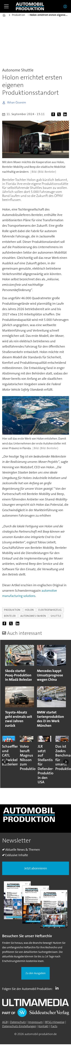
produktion (12, 609)
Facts (54, 1026)
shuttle (56, 615)
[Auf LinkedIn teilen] (66, 115)
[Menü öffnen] (6, 6)
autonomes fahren (33, 615)
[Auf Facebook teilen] (54, 115)
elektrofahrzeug (50, 609)
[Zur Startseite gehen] (29, 6)
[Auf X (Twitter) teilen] (60, 115)
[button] (5, 762)
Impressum (35, 1022)
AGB (5, 1022)
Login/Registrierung (66, 6)
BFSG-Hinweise (54, 1022)
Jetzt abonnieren (35, 868)
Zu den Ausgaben (35, 973)
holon (29, 609)
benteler (10, 615)
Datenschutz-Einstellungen (19, 1026)
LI (58, 988)
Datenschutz (18, 1022)
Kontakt (43, 1026)
